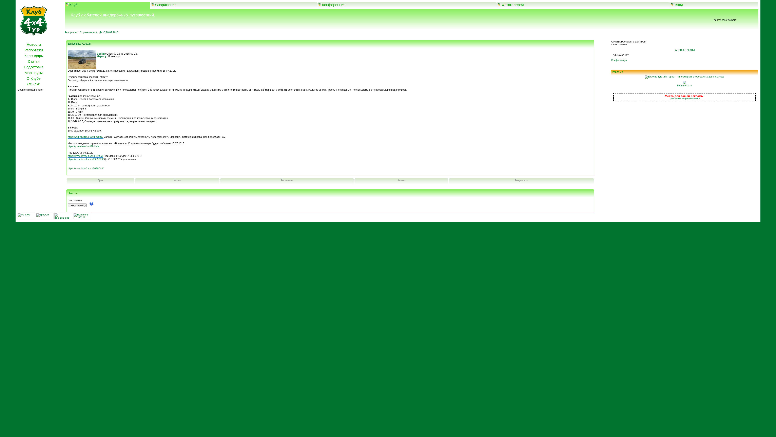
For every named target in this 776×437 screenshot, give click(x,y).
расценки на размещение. (686, 98)
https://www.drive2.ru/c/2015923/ (85, 156)
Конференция (619, 60)
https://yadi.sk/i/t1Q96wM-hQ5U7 (85, 137)
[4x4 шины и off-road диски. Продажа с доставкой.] (684, 76)
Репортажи (71, 32)
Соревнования (88, 32)
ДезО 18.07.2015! (109, 32)
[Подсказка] (91, 205)
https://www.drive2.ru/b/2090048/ (85, 168)
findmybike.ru (684, 85)
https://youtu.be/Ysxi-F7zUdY (83, 146)
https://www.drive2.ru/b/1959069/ (85, 159)
